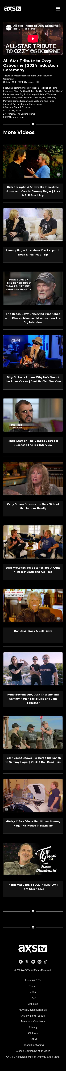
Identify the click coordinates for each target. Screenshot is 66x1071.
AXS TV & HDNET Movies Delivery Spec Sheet (33, 1057)
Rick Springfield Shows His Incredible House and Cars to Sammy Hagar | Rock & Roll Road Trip (33, 191)
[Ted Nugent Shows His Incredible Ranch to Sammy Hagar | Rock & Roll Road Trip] (33, 732)
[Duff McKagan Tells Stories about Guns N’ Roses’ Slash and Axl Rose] (33, 542)
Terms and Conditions (33, 1021)
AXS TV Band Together (33, 1015)
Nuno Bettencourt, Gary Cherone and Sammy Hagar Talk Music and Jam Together (33, 698)
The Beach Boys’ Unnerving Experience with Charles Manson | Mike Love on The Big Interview (33, 318)
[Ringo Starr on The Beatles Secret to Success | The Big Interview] (33, 415)
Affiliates (33, 1004)
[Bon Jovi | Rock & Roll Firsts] (33, 605)
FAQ (33, 998)
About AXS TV (33, 980)
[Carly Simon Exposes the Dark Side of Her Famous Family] (33, 478)
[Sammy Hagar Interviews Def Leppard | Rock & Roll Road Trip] (33, 224)
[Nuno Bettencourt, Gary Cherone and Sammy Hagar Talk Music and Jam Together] (33, 668)
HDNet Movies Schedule (33, 1009)
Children (33, 1033)
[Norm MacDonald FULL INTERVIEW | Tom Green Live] (33, 859)
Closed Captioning (33, 1045)
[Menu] (58, 9)
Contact (33, 986)
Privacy (33, 1027)
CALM (33, 1039)
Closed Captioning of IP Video (33, 1051)
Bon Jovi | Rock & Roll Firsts (33, 631)
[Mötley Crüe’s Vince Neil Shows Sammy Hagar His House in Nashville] (33, 795)
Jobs (33, 992)
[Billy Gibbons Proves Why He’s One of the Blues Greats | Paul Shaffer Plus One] (33, 351)
